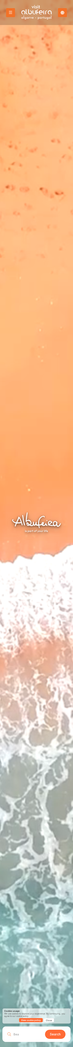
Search (55, 1034)
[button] (62, 12)
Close (49, 1020)
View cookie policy (31, 1020)
